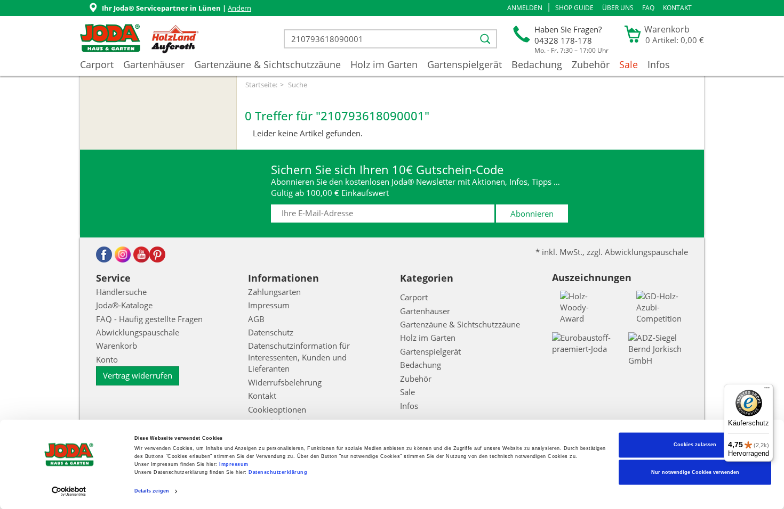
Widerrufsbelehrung (285, 382)
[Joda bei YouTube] (141, 254)
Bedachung (536, 64)
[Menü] (767, 390)
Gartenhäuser (154, 64)
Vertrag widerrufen (137, 375)
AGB (256, 319)
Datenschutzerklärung (278, 472)
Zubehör (591, 64)
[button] (525, 8)
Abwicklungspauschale (137, 332)
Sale (628, 64)
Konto (107, 359)
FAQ (648, 7)
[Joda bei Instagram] (123, 254)
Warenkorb (116, 345)
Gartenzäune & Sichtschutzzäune (267, 64)
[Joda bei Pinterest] (157, 254)
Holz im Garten (384, 64)
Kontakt (677, 7)
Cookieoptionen (277, 409)
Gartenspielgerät (464, 64)
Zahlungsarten (274, 291)
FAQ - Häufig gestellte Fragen (149, 319)
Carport (97, 64)
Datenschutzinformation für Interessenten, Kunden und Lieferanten (299, 357)
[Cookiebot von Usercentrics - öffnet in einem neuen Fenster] (69, 491)
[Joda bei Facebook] (104, 254)
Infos (658, 64)
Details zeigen (151, 491)
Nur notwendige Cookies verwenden (695, 472)
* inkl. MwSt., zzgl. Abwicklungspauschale (611, 252)
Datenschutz (270, 332)
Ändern (239, 8)
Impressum (234, 464)
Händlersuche (121, 291)
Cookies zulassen (695, 445)
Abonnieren (532, 213)
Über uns (618, 7)
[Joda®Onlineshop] (110, 39)
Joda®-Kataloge (124, 305)
